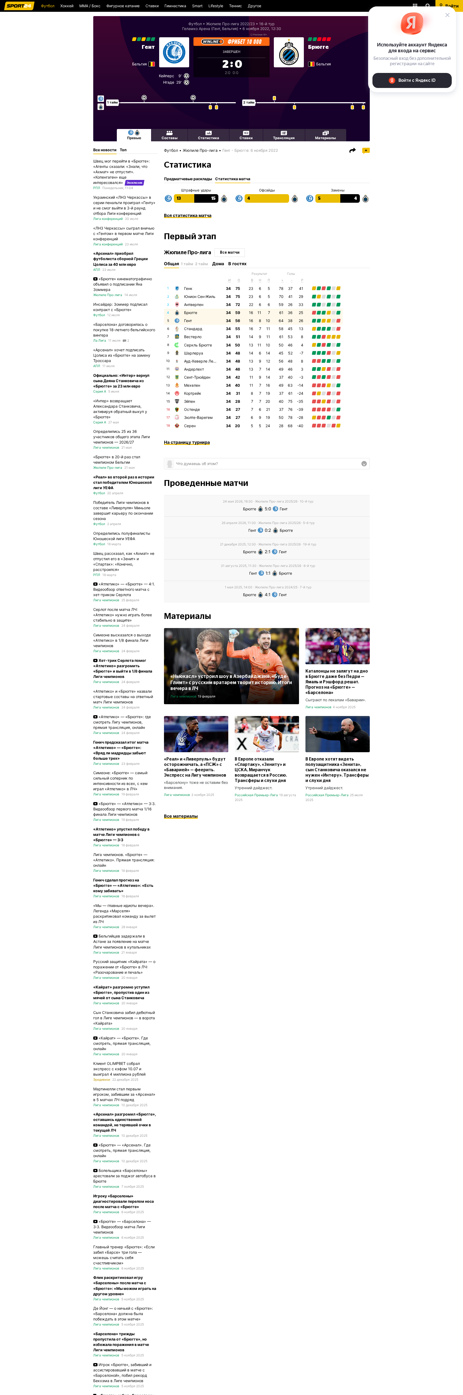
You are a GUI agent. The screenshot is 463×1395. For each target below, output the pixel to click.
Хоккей (66, 5)
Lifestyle (215, 5)
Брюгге (318, 47)
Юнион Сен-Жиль (199, 296)
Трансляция (284, 138)
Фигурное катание (123, 5)
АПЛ (96, 270)
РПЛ (96, 188)
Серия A (99, 391)
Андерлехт (194, 369)
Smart (197, 5)
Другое (254, 5)
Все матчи (230, 252)
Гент (148, 47)
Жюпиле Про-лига (200, 150)
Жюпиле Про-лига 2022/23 (230, 23)
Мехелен (192, 385)
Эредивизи (101, 1079)
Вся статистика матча (187, 215)
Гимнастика (175, 5)
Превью (134, 138)
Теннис (235, 5)
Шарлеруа (193, 353)
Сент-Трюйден (197, 377)
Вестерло (192, 336)
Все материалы (181, 816)
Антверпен (193, 304)
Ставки (152, 5)
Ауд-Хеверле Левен (202, 361)
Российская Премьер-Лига (256, 795)
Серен (190, 425)
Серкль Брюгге (198, 345)
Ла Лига (99, 340)
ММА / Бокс (89, 5)
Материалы (325, 138)
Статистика (208, 138)
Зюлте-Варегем (198, 417)
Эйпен (189, 401)
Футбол (47, 5)
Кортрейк (192, 393)
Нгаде (168, 82)
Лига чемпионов (183, 696)
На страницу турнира (187, 442)
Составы (170, 138)
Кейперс (166, 75)
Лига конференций (108, 219)
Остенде (192, 409)
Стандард (193, 328)
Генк (188, 288)
